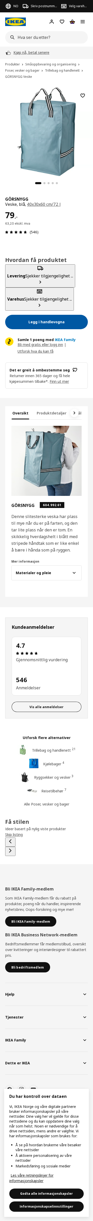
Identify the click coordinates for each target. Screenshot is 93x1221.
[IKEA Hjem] (15, 22)
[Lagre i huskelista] (83, 95)
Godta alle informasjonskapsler (46, 1193)
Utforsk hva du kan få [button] (35, 351)
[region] (46, 131)
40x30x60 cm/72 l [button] (43, 204)
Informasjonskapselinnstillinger (46, 1206)
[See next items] (74, 413)
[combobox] (45, 37)
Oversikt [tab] (20, 413)
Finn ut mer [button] (59, 381)
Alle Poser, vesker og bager (46, 804)
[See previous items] (10, 842)
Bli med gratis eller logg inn (40, 344)
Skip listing (14, 834)
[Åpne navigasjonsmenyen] (83, 21)
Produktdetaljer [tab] (51, 413)
